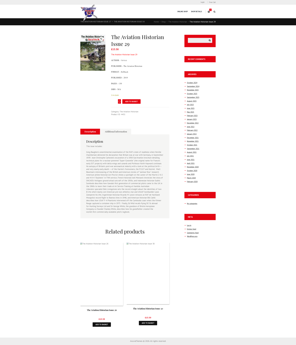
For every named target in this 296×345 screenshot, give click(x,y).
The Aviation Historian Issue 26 (102, 310)
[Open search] (214, 11)
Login (202, 2)
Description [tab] (90, 131)
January (192, 119)
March (191, 178)
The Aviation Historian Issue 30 (129, 21)
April (190, 163)
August (191, 101)
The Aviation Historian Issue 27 (95, 21)
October (192, 83)
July (190, 105)
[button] (101, 39)
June (190, 108)
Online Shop (182, 11)
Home (156, 21)
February (192, 115)
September (193, 86)
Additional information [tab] (116, 131)
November (193, 90)
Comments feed (193, 233)
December (193, 123)
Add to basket (131, 101)
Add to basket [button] (102, 324)
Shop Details (196, 11)
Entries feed (191, 229)
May (190, 112)
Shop (163, 21)
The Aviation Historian (177, 21)
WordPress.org (192, 236)
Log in (189, 225)
